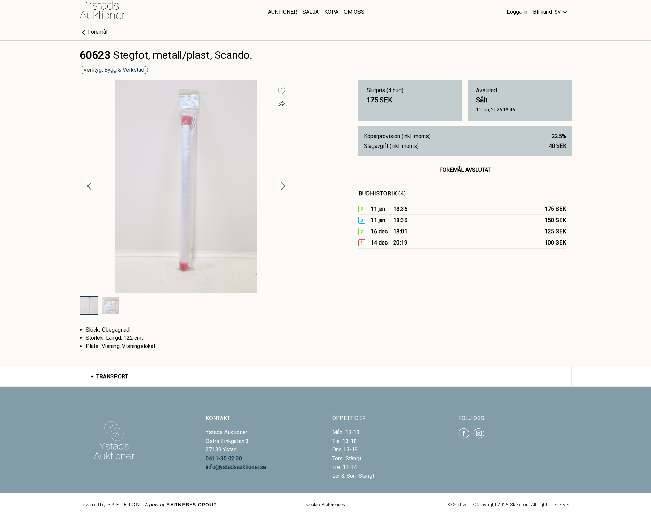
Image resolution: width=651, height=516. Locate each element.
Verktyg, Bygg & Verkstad (113, 70)
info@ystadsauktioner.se (236, 467)
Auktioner (282, 12)
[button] (93, 32)
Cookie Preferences (325, 504)
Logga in (517, 12)
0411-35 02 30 (224, 458)
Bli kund (542, 12)
